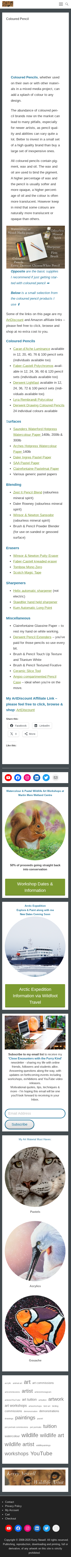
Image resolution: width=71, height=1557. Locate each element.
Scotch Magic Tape (27, 572)
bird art (47, 1406)
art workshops (16, 1406)
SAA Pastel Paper (26, 463)
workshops (17, 1453)
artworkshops (35, 1406)
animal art (17, 1383)
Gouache (35, 1360)
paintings (25, 1417)
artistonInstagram (43, 1392)
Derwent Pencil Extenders (32, 637)
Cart (7, 1514)
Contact (9, 1501)
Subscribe (19, 1124)
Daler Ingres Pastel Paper (32, 457)
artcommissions (12, 1392)
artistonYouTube (12, 1400)
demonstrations (49, 1411)
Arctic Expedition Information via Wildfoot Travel (35, 996)
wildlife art (52, 1435)
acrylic (8, 1383)
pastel (40, 1418)
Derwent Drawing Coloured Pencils (38, 405)
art (27, 1382)
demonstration (30, 1411)
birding (55, 1406)
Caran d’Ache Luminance (31, 349)
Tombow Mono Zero (27, 567)
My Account (12, 1510)
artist (27, 1391)
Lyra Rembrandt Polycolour (33, 400)
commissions (13, 1411)
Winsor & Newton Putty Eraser (35, 556)
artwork (56, 1399)
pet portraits (35, 1427)
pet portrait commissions (16, 1427)
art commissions (43, 1382)
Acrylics (35, 1286)
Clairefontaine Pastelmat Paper (36, 469)
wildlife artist (19, 1444)
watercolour (12, 1436)
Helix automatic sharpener (32, 591)
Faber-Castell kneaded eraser (35, 561)
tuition (50, 1426)
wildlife (29, 1435)
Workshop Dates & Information (35, 887)
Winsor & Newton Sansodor (33, 515)
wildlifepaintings (43, 1445)
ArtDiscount (14, 320)
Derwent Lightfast (26, 383)
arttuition (42, 1400)
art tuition (29, 1400)
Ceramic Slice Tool (27, 671)
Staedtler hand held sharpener (35, 602)
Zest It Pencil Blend (27, 492)
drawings (9, 1418)
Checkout (10, 1518)
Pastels (35, 1211)
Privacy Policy (13, 1506)
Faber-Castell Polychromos (33, 366)
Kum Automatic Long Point (32, 608)
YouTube (41, 1453)
